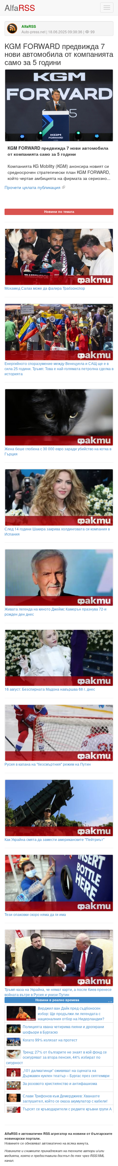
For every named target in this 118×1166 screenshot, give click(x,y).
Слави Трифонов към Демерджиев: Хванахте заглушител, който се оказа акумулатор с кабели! (65, 1098)
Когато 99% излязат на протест (50, 1039)
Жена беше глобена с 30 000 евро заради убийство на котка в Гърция (58, 451)
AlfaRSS (28, 26)
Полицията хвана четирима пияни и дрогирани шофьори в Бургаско (63, 1029)
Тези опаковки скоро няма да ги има (35, 914)
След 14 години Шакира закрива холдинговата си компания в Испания (57, 531)
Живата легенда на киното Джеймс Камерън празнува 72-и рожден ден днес (56, 611)
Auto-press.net (33, 31)
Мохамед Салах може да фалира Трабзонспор (45, 288)
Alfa (20, 7)
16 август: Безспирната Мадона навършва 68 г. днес (50, 689)
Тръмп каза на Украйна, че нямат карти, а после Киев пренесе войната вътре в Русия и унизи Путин (58, 992)
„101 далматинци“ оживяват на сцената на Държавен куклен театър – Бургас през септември (66, 1073)
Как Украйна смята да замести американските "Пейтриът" (54, 839)
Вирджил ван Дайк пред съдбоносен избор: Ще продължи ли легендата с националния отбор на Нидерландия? (71, 1013)
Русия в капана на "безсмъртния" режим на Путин (48, 764)
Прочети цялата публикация (33, 187)
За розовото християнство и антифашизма (60, 1083)
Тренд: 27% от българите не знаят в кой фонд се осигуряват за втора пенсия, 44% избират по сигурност (56, 1057)
